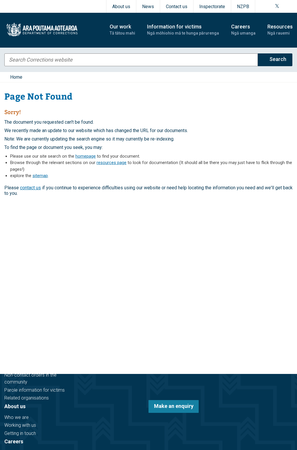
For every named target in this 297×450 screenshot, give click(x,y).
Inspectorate (212, 6)
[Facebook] (263, 6)
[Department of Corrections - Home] (51, 30)
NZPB (243, 6)
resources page (111, 162)
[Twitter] (277, 6)
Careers (13, 441)
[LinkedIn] (290, 6)
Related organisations (26, 398)
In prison (13, 333)
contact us (30, 187)
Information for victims (32, 356)
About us (121, 6)
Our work (15, 306)
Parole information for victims (34, 390)
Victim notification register (31, 367)
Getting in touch (20, 433)
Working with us (20, 425)
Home (16, 77)
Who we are (16, 417)
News (148, 6)
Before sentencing (22, 317)
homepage (85, 156)
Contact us (176, 6)
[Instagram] (269, 6)
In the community (22, 324)
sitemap (40, 175)
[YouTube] (283, 6)
